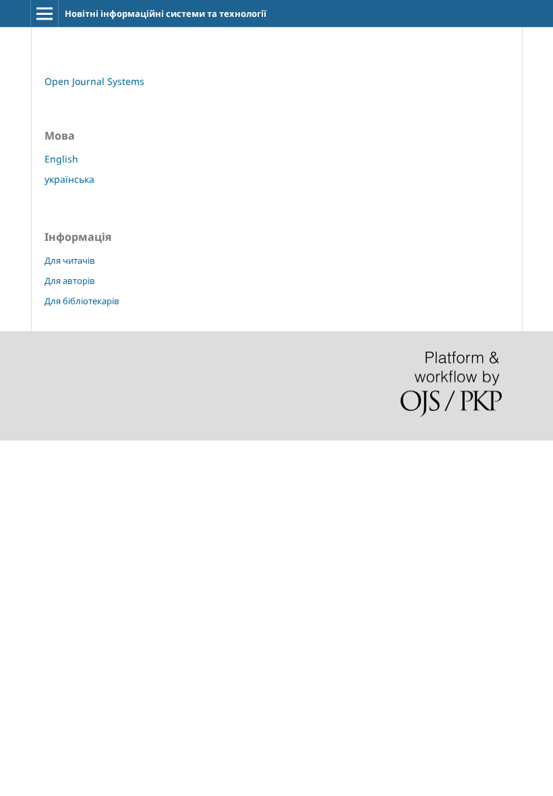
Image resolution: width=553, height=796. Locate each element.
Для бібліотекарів (82, 301)
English (61, 158)
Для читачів (70, 260)
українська (69, 179)
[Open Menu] (44, 13)
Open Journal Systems (94, 81)
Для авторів (70, 281)
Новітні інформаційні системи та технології (165, 13)
